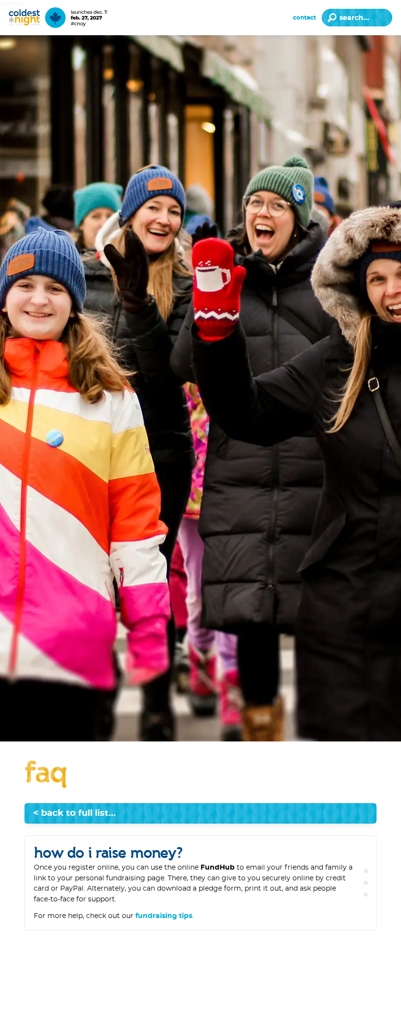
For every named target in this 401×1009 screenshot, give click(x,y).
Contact (304, 18)
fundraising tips (163, 915)
